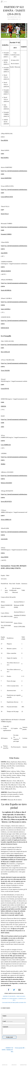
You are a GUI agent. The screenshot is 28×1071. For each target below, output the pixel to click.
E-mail (8, 1021)
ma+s (5, 1)
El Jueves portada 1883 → (20, 1047)
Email (19, 989)
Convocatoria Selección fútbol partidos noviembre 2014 (14, 1002)
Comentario (5, 1026)
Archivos (14, 1064)
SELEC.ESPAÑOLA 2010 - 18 (14, 19)
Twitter (14, 989)
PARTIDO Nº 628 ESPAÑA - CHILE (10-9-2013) (14, 996)
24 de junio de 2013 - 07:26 (13, 17)
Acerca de (4, 1064)
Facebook (8, 989)
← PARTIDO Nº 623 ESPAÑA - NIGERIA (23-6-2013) (7, 1049)
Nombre (4, 1015)
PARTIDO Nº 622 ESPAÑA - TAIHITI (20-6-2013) (14, 10)
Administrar (23, 1064)
